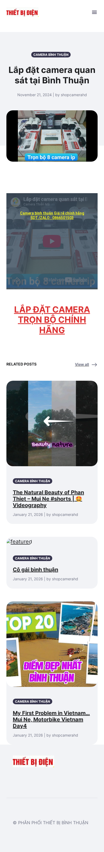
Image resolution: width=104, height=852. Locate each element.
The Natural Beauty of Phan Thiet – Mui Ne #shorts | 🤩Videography (48, 498)
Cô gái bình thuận (35, 569)
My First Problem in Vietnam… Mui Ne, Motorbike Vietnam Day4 (51, 719)
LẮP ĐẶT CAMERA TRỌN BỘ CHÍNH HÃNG (52, 319)
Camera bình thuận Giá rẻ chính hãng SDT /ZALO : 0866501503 (52, 215)
